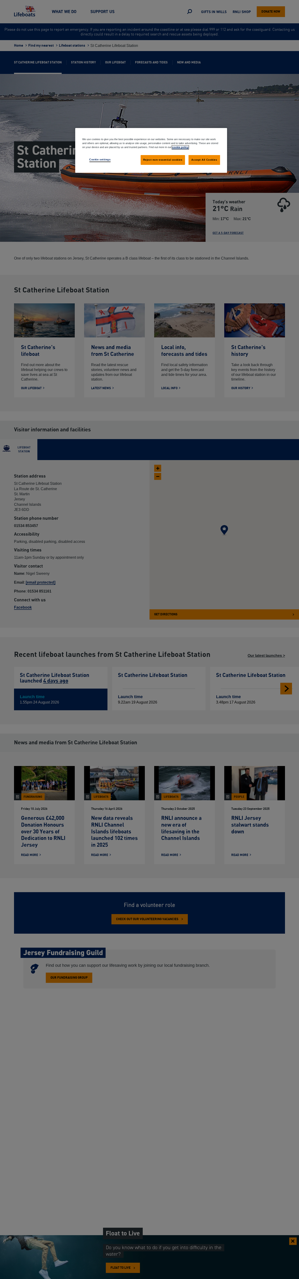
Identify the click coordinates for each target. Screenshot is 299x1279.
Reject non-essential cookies (162, 159)
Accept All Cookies (204, 159)
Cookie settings (100, 159)
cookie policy (180, 147)
